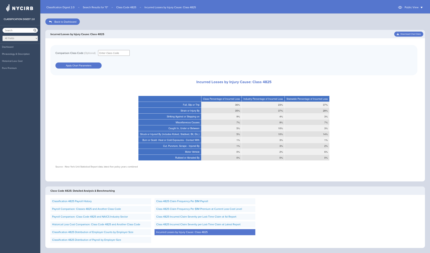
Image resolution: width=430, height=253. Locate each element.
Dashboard (7, 47)
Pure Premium (9, 68)
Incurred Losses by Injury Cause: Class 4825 (170, 7)
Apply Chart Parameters (78, 65)
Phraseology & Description (16, 54)
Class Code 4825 (126, 7)
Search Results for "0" (95, 7)
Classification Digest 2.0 (60, 7)
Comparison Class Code (75, 53)
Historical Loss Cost (12, 61)
